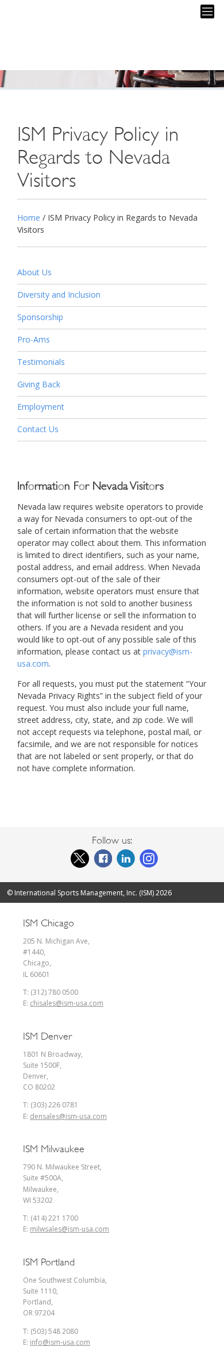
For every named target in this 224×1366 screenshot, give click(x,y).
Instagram (149, 858)
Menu (207, 11)
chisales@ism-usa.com (66, 1003)
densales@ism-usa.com (68, 1116)
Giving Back (38, 384)
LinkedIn (126, 858)
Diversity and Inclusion (59, 294)
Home (28, 217)
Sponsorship (40, 316)
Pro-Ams (33, 339)
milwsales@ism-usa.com (69, 1229)
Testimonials (41, 361)
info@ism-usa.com (60, 1342)
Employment (40, 406)
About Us (34, 272)
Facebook (103, 858)
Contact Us (38, 429)
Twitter (80, 858)
